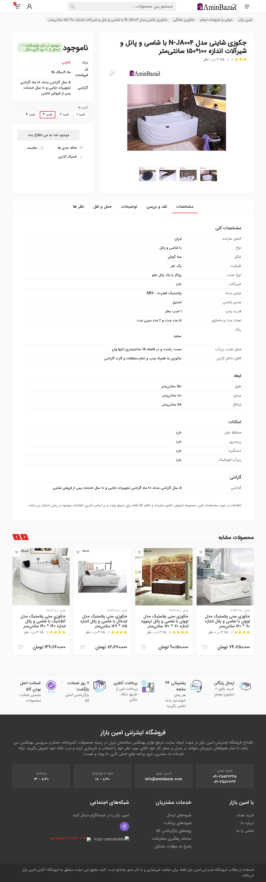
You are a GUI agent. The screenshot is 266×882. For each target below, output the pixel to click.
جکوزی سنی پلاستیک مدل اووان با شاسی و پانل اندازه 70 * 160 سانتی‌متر (227, 621)
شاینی (66, 62)
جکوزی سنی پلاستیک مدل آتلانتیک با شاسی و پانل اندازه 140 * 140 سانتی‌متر (43, 621)
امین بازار (245, 19)
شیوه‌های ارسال (179, 815)
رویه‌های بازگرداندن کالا (173, 831)
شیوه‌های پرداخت (177, 823)
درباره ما (247, 823)
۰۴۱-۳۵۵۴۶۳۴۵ (225, 776)
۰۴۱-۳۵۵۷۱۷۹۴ (225, 782)
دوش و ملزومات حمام (216, 19)
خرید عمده (245, 815)
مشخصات (184, 206)
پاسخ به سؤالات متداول (172, 846)
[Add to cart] (204, 647)
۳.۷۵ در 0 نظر (213, 59)
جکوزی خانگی (183, 19)
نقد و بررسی (157, 206)
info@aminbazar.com (163, 779)
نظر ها (78, 206)
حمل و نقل (102, 206)
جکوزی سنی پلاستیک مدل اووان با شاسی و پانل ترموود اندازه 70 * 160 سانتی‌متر (164, 621)
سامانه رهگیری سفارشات (171, 839)
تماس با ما (245, 831)
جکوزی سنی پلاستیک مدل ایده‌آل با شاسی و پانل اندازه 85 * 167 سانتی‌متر (103, 621)
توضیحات (129, 206)
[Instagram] (124, 826)
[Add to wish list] (201, 552)
